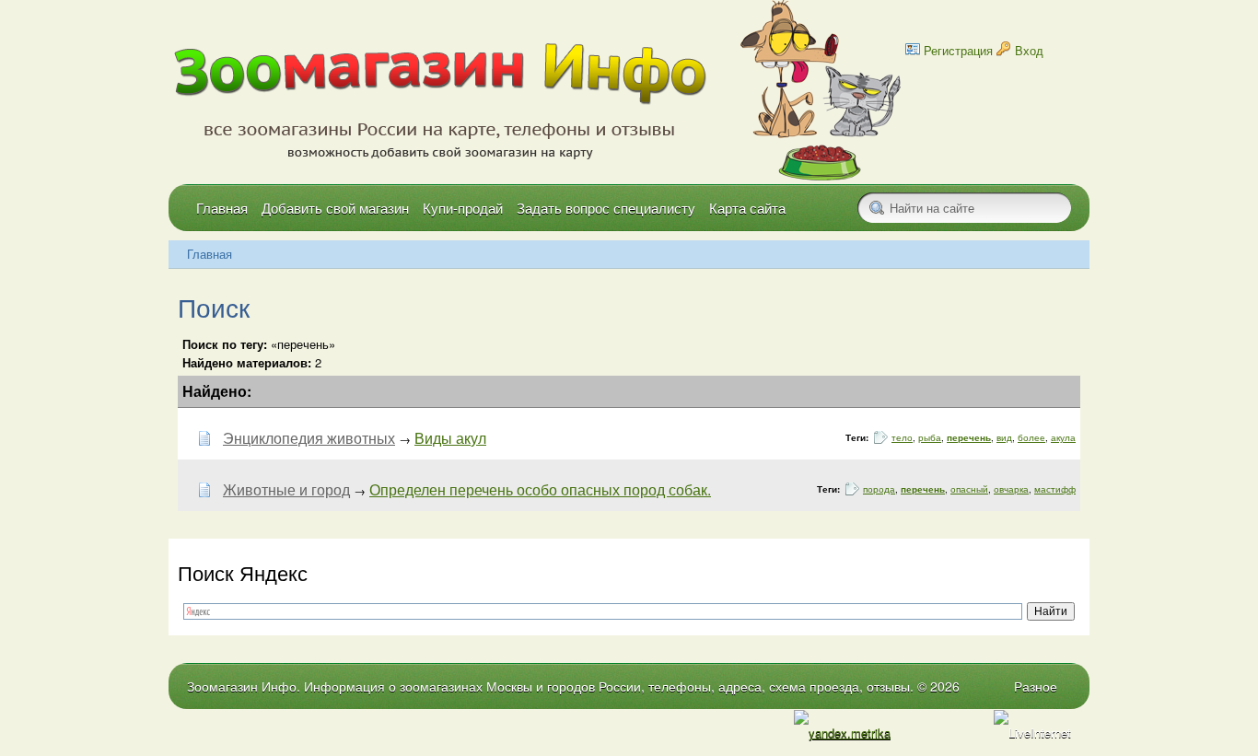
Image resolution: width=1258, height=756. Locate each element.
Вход (1029, 50)
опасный (969, 489)
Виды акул (450, 437)
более (1031, 437)
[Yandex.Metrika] (842, 733)
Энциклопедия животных (309, 437)
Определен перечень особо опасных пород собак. (540, 489)
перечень (969, 437)
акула (1063, 437)
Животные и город (286, 489)
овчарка (1011, 489)
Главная (209, 253)
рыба (929, 437)
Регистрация (958, 50)
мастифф (1055, 489)
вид (1004, 437)
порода (879, 489)
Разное (1035, 686)
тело (902, 437)
